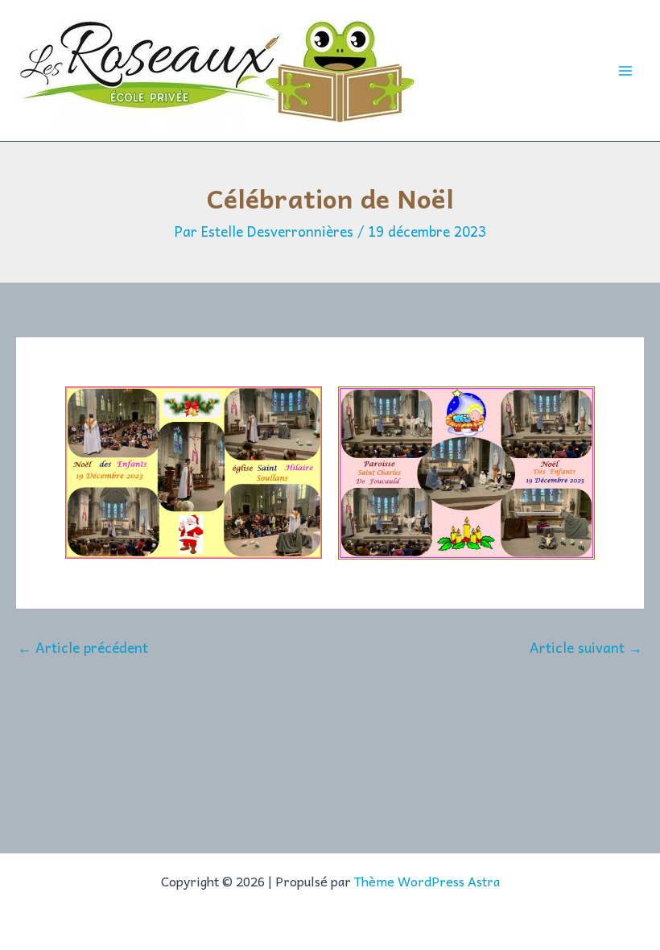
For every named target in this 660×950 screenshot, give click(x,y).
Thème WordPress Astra (427, 880)
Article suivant (586, 648)
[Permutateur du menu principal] (626, 70)
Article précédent (83, 648)
